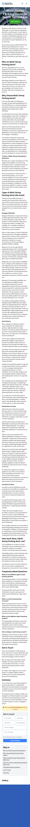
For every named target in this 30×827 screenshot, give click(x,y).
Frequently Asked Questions (11, 767)
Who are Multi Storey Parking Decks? (14, 750)
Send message (15, 740)
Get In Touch (7, 770)
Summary (6, 773)
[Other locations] (22, 3)
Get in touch (15, 21)
